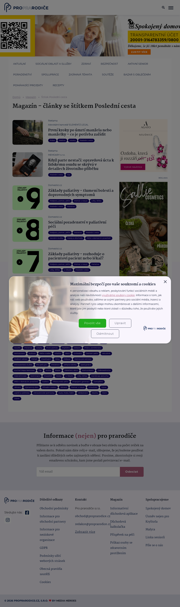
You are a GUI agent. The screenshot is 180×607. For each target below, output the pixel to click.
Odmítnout (105, 333)
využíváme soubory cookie (118, 295)
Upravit (120, 323)
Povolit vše (92, 323)
